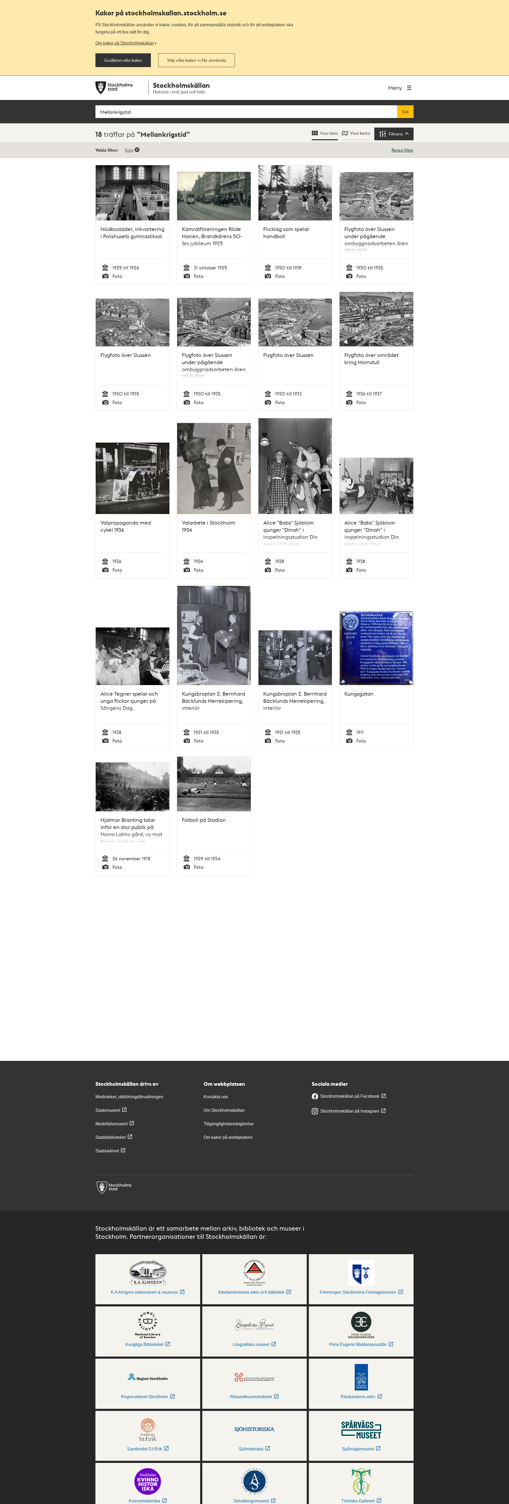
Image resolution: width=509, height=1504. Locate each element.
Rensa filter (403, 150)
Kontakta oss (216, 1097)
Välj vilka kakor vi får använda (196, 60)
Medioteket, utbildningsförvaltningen (129, 1097)
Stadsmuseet (107, 1110)
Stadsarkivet (107, 1151)
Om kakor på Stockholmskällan (124, 43)
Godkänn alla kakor (123, 60)
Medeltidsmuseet (111, 1124)
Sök (405, 111)
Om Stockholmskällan (224, 1110)
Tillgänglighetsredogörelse (229, 1124)
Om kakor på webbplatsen (228, 1137)
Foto (129, 150)
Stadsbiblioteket (110, 1137)
